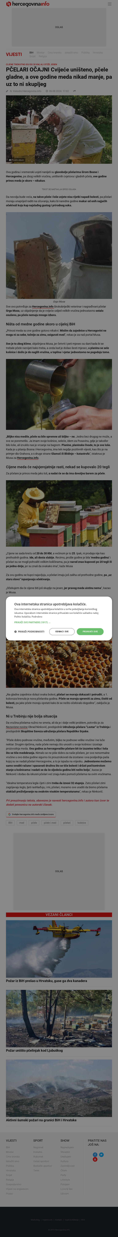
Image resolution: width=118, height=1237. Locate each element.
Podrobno (37, 616)
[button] (59, 622)
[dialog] (59, 618)
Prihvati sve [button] (90, 631)
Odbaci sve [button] (62, 631)
